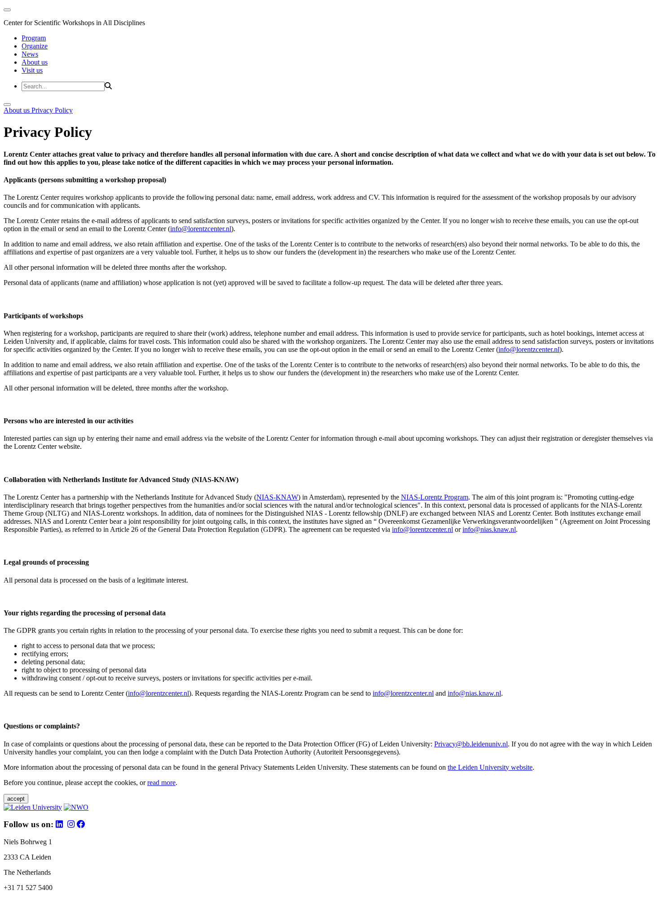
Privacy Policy (52, 110)
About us (35, 62)
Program (34, 38)
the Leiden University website (490, 767)
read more (161, 782)
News (30, 54)
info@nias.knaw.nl (489, 529)
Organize (35, 46)
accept (16, 798)
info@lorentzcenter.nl (200, 228)
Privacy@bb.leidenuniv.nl (471, 744)
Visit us (32, 70)
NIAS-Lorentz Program (434, 497)
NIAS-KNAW (277, 497)
